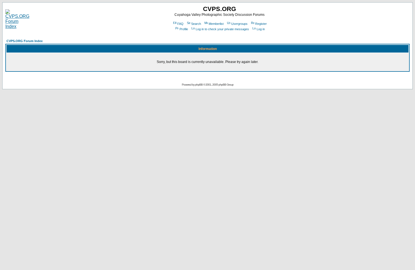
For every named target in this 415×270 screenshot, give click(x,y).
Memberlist (216, 23)
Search (196, 23)
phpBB (199, 84)
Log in (261, 29)
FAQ (180, 23)
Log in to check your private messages (222, 29)
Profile (184, 29)
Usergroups (239, 23)
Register (261, 23)
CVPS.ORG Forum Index (24, 41)
